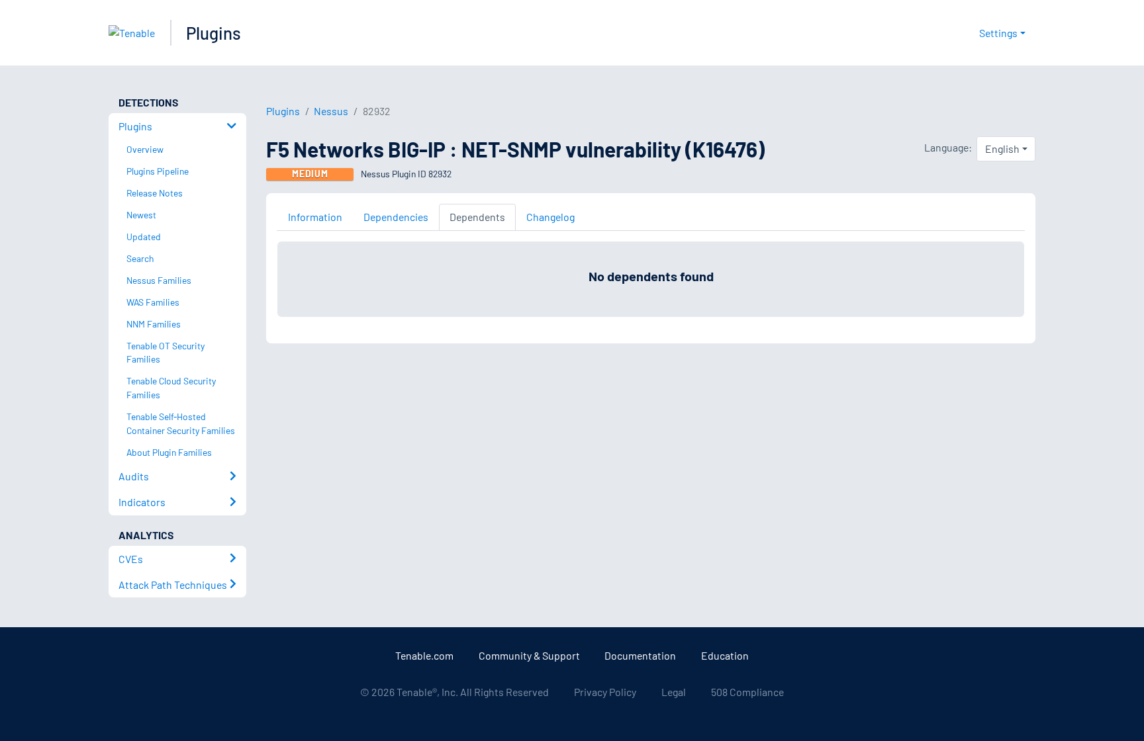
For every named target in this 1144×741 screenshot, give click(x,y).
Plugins (213, 32)
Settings (998, 32)
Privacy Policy (605, 691)
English (1002, 148)
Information (315, 216)
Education (725, 655)
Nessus (331, 111)
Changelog (550, 216)
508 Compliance (747, 691)
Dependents (477, 216)
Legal (673, 691)
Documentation (640, 655)
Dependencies (395, 216)
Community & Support (529, 655)
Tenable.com (424, 655)
